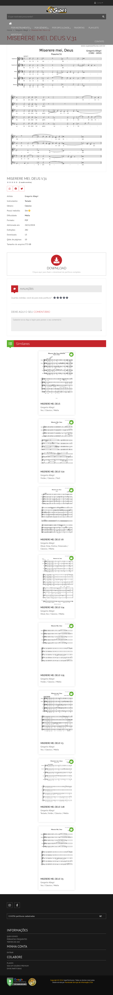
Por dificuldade (60, 28)
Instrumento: (12, 201)
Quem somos (12, 936)
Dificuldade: (12, 215)
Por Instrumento (20, 28)
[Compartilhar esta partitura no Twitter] (22, 188)
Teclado (28, 201)
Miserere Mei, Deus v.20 (52, 472)
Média (27, 215)
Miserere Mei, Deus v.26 (52, 807)
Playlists (94, 28)
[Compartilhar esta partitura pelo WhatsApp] (9, 188)
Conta (99, 3)
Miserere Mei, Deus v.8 (52, 539)
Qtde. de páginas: (14, 239)
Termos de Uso (13, 942)
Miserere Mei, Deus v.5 (52, 879)
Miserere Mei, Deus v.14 (52, 607)
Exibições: (11, 230)
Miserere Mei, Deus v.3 (52, 743)
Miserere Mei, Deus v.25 (52, 675)
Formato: (10, 220)
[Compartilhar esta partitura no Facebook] (15, 188)
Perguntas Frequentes (17, 939)
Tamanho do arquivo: (16, 244)
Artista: (10, 196)
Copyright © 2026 (56, 980)
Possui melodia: (13, 210)
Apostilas (16, 35)
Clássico (28, 206)
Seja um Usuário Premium (18, 966)
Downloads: (12, 234)
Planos (10, 963)
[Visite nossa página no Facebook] (17, 905)
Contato (99, 41)
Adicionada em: (13, 225)
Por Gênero (41, 28)
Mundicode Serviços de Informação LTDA (79, 982)
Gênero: (10, 206)
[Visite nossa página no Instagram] (9, 905)
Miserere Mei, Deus (50, 404)
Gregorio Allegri (31, 196)
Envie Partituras (14, 968)
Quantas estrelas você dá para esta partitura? (31, 298)
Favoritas (79, 28)
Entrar (10, 952)
